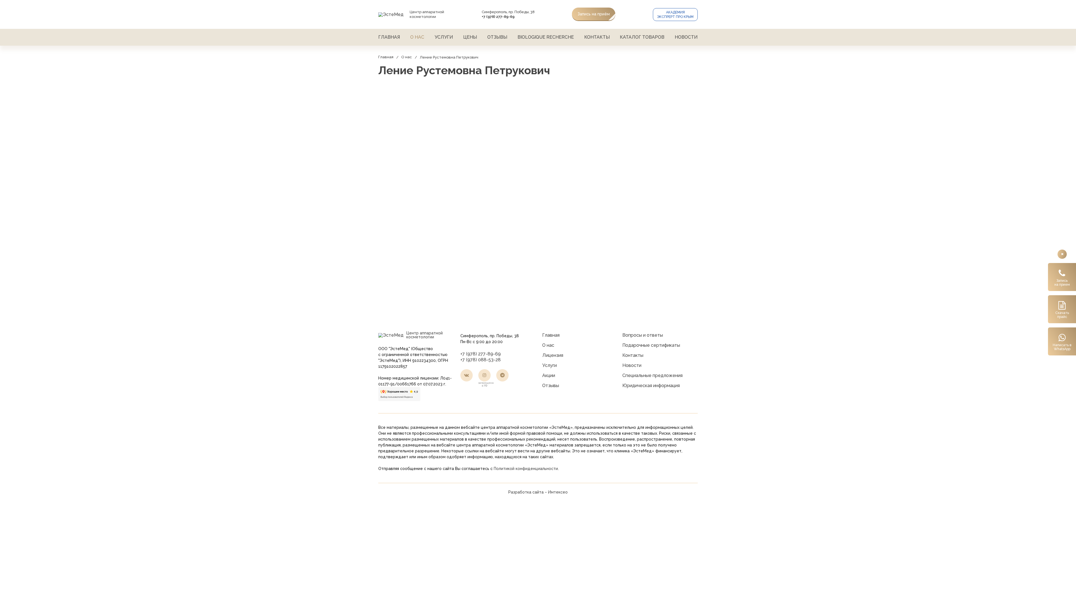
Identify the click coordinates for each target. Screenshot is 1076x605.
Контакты (597, 37)
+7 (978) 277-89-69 (480, 354)
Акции (548, 375)
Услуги (444, 37)
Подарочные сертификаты (651, 345)
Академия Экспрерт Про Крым (675, 14)
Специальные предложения (652, 375)
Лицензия (552, 355)
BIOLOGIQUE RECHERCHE (546, 37)
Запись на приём (594, 14)
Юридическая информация (651, 385)
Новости (686, 37)
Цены (470, 37)
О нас (417, 37)
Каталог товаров (642, 37)
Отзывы (497, 37)
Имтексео (558, 492)
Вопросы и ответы (642, 335)
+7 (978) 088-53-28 (480, 359)
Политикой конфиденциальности (526, 468)
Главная (389, 37)
